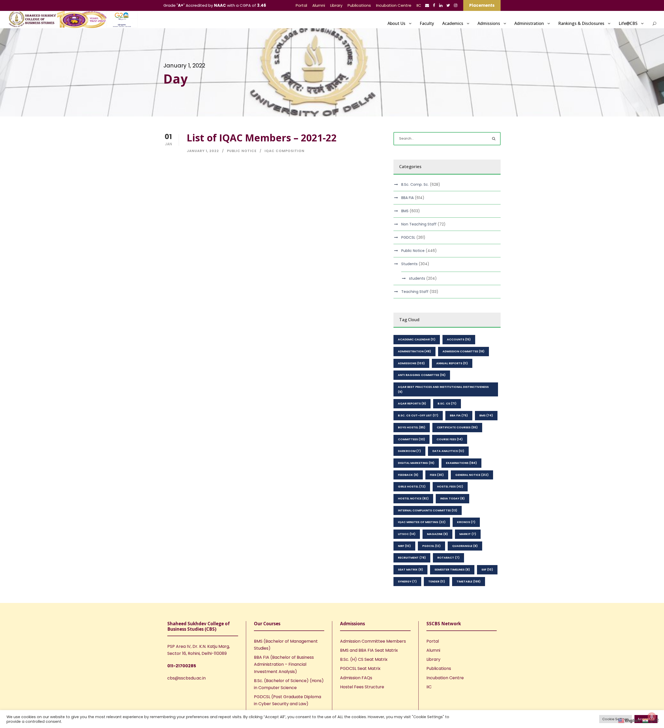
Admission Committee (463, 351)
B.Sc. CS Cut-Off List (418, 415)
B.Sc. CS (447, 403)
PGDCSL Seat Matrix (360, 668)
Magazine (437, 534)
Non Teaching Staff (419, 224)
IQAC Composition (285, 150)
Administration (529, 23)
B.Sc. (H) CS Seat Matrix (364, 659)
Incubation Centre (393, 5)
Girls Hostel (412, 486)
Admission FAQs (356, 678)
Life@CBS (628, 23)
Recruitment (412, 557)
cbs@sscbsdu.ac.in (186, 678)
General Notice (472, 475)
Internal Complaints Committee (427, 510)
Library (336, 5)
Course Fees (450, 439)
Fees (437, 475)
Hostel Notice (413, 498)
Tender (436, 581)
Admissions (489, 23)
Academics (452, 23)
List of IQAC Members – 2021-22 (262, 137)
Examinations (461, 463)
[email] (427, 5)
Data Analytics (448, 451)
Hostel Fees (450, 486)
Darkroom (409, 451)
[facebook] (434, 5)
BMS (405, 211)
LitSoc (407, 534)
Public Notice (242, 150)
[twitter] (448, 5)
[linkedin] (440, 5)
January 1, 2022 (203, 150)
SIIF (487, 569)
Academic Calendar (416, 339)
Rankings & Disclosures (581, 23)
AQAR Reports (412, 403)
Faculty (427, 23)
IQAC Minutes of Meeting (422, 522)
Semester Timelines (452, 569)
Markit (467, 534)
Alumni (318, 5)
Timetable (469, 581)
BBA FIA (407, 197)
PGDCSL (408, 237)
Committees (411, 439)
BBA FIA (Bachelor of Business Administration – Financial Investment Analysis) (284, 664)
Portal (301, 5)
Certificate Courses (457, 427)
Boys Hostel (411, 427)
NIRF (404, 546)
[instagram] (455, 5)
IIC (419, 5)
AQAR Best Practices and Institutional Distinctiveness (443, 389)
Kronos (466, 522)
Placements (482, 5)
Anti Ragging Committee (422, 375)
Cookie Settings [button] (615, 719)
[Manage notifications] (652, 716)
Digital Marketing (416, 463)
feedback (408, 475)
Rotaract (448, 557)
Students (409, 263)
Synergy (407, 581)
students (417, 278)
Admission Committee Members (373, 641)
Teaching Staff (414, 291)
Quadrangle (465, 546)
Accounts (459, 339)
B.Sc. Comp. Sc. (415, 184)
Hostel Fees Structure (362, 687)
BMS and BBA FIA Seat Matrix (369, 650)
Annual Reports (452, 363)
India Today (452, 498)
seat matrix (410, 569)
